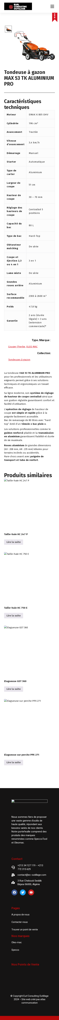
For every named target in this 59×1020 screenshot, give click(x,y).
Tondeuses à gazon (19, 359)
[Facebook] (14, 892)
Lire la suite (14, 542)
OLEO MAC (32, 346)
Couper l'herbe (16, 346)
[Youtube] (31, 892)
